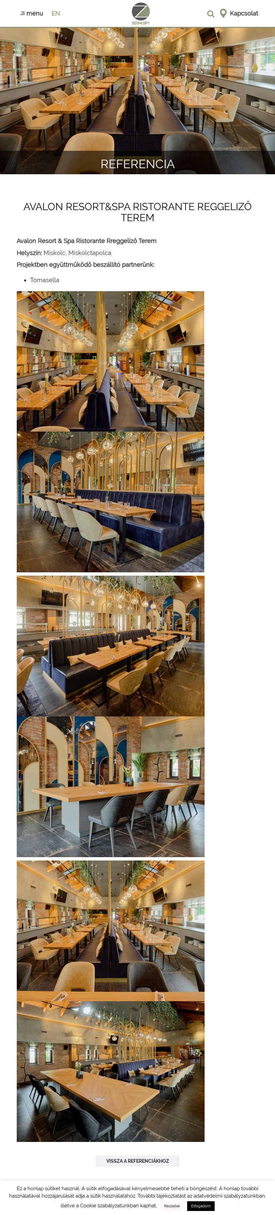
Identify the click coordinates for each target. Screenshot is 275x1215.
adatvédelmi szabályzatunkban (229, 1196)
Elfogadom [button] (201, 1206)
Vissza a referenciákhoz (137, 1161)
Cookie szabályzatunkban (109, 1206)
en (56, 13)
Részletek (172, 1206)
